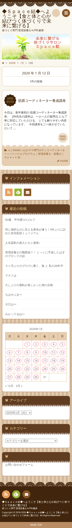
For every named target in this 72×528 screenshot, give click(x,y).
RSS (9, 192)
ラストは (10, 275)
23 (36, 369)
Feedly (18, 192)
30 (36, 377)
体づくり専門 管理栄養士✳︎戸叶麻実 (19, 508)
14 (18, 360)
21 (18, 369)
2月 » (19, 386)
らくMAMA (14, 150)
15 (27, 360)
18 (53, 360)
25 (53, 369)
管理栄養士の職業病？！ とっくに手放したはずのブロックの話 (35, 254)
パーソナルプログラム (22, 154)
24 (44, 369)
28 (18, 377)
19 (62, 360)
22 (27, 369)
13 (9, 360)
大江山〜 (10, 304)
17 (44, 360)
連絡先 (27, 192)
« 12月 (9, 386)
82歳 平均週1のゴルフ (20, 220)
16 (36, 360)
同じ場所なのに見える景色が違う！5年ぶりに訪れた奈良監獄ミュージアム (35, 231)
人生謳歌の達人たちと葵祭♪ (22, 243)
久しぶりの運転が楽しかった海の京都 (29, 285)
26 (62, 369)
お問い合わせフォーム (19, 464)
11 (53, 352)
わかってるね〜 (15, 314)
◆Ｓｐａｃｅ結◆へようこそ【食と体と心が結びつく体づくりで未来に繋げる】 (36, 503)
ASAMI (64, 161)
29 (27, 377)
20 (9, 369)
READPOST (63, 138)
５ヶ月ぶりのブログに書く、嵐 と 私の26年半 (34, 266)
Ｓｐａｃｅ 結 (12, 157)
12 (62, 352)
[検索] (56, 13)
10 (44, 352)
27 (9, 377)
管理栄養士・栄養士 (49, 154)
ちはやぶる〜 (13, 294)
